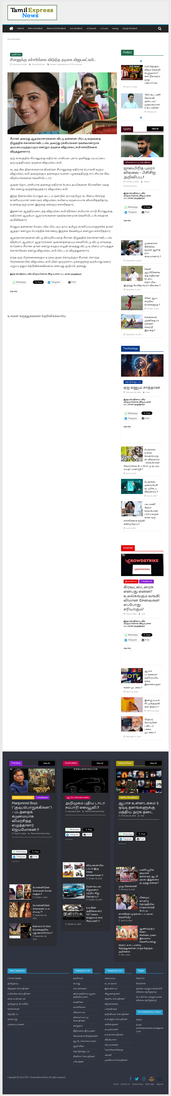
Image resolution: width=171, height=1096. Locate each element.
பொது (76, 983)
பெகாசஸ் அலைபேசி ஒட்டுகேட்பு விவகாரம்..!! (151, 487)
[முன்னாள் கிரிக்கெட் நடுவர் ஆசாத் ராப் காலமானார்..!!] (132, 242)
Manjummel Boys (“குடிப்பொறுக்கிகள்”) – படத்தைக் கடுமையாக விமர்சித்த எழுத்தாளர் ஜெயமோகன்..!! (32, 816)
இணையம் (131, 581)
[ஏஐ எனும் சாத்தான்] (142, 356)
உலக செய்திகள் (76, 28)
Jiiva (147, 392)
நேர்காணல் (111, 1004)
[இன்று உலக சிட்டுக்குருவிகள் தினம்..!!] (132, 699)
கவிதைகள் (111, 1024)
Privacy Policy (137, 1084)
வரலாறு (115, 28)
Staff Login (149, 1084)
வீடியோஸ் (111, 1040)
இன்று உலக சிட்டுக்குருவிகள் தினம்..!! (152, 704)
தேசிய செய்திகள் (129, 797)
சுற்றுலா (78, 1026)
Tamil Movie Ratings (114, 1050)
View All (155, 128)
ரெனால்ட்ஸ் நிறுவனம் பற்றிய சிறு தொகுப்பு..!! (93, 892)
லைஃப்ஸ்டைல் (17, 999)
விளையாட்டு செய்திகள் (56, 28)
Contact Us (125, 1084)
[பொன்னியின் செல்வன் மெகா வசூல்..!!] (20, 886)
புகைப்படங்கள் (16, 1024)
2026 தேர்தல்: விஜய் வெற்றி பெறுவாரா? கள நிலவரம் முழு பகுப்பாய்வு (152, 75)
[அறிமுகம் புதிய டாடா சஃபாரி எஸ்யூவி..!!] (85, 770)
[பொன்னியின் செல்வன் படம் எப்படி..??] (20, 903)
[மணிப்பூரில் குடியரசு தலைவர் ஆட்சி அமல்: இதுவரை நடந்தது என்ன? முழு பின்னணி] (127, 868)
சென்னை (14, 1009)
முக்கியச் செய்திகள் (116, 1060)
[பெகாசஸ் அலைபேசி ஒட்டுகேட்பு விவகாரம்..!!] (132, 481)
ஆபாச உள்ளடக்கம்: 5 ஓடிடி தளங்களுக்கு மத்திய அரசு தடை (138, 807)
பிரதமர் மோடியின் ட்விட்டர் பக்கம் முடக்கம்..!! (150, 726)
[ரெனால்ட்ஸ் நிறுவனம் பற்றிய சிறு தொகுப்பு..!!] (73, 885)
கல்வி (108, 1055)
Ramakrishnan (39, 64)
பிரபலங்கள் (112, 1045)
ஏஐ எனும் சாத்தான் (142, 388)
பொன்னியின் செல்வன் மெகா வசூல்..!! (42, 891)
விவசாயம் (79, 1012)
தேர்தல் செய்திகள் (18, 988)
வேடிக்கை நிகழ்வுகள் (85, 1036)
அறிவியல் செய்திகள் (117, 1014)
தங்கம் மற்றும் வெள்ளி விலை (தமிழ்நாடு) (149, 990)
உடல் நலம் (104, 28)
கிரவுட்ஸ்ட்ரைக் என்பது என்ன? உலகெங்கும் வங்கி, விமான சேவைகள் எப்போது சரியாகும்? (142, 598)
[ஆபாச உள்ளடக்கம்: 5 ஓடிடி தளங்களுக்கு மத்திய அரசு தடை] (139, 770)
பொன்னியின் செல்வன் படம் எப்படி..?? (41, 909)
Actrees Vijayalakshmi (59, 64)
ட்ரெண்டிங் (146, 581)
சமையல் (110, 978)
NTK (72, 64)
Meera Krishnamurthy (40, 833)
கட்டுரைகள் (91, 28)
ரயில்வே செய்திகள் (19, 994)
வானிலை (79, 1007)
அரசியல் (20, 28)
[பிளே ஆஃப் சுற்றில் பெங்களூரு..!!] (132, 297)
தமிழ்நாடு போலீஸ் (18, 1004)
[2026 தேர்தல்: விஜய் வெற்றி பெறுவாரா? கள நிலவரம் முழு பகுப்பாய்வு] (132, 67)
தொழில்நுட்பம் (133, 382)
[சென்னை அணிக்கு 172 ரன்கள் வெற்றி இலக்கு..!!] (132, 316)
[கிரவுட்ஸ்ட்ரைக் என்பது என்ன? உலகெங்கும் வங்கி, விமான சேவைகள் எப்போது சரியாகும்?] (142, 556)
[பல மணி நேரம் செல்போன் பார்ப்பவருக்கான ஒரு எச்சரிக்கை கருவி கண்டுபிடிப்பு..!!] (132, 503)
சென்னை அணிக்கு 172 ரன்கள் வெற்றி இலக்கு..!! (151, 324)
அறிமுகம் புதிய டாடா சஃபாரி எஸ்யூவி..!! (85, 805)
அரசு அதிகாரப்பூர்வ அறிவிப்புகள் (84, 995)
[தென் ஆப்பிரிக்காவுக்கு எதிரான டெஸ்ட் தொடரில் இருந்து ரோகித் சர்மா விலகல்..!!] (132, 268)
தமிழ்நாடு (13, 983)
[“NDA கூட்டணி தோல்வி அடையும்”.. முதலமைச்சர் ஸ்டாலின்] (132, 95)
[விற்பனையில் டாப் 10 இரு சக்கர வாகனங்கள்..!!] (73, 863)
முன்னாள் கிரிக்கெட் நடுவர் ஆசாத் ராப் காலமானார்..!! (152, 250)
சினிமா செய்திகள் (35, 28)
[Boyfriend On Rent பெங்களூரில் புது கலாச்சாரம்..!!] (20, 924)
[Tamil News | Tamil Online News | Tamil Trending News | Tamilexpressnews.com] (11, 29)
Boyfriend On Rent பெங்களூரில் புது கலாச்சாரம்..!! (42, 930)
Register (160, 1084)
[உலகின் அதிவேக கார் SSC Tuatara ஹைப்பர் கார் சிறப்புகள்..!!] (73, 906)
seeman (78, 64)
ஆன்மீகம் (78, 1046)
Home (116, 1084)
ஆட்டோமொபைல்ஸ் (78, 797)
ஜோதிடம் (13, 1014)
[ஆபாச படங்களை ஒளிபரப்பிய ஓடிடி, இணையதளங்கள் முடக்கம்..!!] (132, 670)
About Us (140, 978)
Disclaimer (141, 983)
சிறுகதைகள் (112, 994)
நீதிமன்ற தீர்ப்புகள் (84, 1031)
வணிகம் (78, 1002)
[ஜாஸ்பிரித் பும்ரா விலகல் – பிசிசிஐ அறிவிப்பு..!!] (142, 137)
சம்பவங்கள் (80, 988)
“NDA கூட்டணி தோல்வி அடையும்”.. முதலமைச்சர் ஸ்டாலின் (152, 101)
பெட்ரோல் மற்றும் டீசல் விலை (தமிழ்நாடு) (149, 998)
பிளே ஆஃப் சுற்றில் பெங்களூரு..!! (152, 301)
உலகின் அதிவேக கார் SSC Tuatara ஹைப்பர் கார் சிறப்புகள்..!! (94, 914)
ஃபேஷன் (78, 1061)
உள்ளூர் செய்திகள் (129, 28)
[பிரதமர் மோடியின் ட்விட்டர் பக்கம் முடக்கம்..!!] (132, 718)
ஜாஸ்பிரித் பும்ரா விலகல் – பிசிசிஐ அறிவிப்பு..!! (140, 172)
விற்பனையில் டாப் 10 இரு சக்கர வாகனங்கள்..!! (95, 870)
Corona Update (14, 978)
